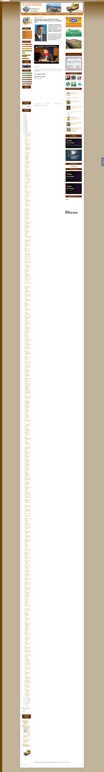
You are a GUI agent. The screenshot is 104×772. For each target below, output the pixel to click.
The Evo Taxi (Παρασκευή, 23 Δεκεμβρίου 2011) (27, 292)
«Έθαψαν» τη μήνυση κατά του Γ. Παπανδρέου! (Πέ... (27, 506)
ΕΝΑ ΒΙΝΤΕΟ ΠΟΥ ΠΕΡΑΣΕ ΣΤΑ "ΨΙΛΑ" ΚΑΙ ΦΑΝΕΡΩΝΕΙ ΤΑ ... (27, 501)
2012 (24, 130)
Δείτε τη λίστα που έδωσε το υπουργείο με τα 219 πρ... (27, 558)
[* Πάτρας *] (27, 33)
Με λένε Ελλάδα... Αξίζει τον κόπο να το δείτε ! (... (27, 592)
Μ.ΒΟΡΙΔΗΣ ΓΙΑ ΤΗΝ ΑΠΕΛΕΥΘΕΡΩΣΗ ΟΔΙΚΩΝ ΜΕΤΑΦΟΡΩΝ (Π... (27, 323)
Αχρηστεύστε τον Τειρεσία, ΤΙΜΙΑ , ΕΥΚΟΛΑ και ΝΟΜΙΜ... (27, 448)
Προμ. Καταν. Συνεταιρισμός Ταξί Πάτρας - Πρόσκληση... (27, 465)
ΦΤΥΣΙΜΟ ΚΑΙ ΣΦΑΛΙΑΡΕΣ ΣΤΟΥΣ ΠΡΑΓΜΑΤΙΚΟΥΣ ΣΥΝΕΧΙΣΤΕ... (27, 388)
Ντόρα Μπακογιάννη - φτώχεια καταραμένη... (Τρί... (27, 358)
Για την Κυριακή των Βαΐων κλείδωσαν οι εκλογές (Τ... (26, 218)
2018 (24, 121)
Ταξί (57, 69)
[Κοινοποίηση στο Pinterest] (39, 70)
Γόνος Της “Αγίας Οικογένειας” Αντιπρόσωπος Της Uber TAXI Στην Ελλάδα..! (76, 123)
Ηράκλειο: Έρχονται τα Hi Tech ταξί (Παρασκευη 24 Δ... (27, 296)
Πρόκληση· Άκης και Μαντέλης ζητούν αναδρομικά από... (27, 620)
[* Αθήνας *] (27, 31)
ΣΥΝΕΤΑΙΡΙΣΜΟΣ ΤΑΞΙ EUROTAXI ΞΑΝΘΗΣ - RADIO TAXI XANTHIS (26, 727)
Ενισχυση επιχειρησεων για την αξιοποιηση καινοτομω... (27, 144)
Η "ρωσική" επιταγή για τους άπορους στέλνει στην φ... (27, 258)
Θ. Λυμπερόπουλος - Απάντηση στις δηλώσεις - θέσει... (27, 528)
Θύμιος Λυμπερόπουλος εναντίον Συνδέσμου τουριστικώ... (27, 519)
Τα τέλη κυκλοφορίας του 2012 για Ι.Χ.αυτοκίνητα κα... (27, 643)
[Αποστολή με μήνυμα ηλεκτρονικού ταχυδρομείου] (35, 70)
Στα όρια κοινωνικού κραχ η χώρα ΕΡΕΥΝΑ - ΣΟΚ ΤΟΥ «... (27, 677)
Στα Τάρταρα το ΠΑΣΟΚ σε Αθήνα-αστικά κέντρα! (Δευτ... (27, 210)
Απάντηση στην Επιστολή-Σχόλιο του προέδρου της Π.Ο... (27, 694)
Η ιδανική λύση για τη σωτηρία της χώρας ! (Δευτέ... (27, 384)
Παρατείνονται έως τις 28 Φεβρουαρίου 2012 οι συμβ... (27, 140)
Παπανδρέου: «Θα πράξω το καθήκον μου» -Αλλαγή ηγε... (27, 192)
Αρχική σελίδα (47, 103)
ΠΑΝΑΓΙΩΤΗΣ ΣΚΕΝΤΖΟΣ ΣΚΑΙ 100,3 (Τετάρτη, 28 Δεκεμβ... (27, 175)
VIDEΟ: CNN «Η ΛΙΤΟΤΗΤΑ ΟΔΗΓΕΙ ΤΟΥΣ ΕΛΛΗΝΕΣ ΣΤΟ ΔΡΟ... (27, 588)
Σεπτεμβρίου (26, 700)
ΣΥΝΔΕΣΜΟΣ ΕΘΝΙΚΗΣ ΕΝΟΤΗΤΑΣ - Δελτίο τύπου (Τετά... (26, 614)
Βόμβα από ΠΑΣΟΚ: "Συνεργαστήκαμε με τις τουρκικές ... (27, 236)
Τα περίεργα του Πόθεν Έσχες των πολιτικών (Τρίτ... (27, 375)
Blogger (69, 762)
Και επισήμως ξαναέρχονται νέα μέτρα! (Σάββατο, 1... (27, 651)
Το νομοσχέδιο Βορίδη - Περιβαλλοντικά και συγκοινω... (27, 469)
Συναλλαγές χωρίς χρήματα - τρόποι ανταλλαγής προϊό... (27, 541)
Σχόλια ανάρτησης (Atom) (43, 105)
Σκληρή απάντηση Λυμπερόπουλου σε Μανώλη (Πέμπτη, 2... (27, 318)
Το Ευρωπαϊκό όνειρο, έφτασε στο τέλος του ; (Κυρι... (27, 610)
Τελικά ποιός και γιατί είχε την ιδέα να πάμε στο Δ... (27, 344)
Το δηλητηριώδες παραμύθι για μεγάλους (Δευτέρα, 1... (27, 571)
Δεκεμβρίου (26, 133)
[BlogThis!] (36, 70)
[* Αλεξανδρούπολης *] (27, 35)
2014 (24, 127)
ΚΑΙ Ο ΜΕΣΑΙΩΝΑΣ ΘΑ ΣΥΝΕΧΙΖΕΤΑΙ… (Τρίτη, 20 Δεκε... (27, 362)
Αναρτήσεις (26, 709)
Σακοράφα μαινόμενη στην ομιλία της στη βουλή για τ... (27, 524)
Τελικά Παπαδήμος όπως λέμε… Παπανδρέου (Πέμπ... (27, 332)
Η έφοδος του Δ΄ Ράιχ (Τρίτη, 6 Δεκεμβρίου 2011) (27, 596)
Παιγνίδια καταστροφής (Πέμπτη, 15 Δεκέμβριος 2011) (27, 493)
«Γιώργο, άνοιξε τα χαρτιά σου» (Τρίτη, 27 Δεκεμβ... (27, 196)
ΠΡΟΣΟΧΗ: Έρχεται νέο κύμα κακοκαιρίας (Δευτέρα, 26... (27, 227)
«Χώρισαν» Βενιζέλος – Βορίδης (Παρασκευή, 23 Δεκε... (27, 305)
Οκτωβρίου (26, 699)
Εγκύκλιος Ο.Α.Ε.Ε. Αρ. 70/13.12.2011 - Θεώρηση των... (27, 515)
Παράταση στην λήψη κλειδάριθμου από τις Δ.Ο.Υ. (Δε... (27, 250)
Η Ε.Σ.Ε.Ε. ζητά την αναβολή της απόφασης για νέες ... (27, 245)
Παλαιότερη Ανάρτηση (58, 103)
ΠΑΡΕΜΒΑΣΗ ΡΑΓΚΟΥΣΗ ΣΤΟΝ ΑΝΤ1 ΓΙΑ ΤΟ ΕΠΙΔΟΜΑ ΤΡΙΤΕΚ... (27, 353)
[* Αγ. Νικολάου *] (27, 34)
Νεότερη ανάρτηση (37, 103)
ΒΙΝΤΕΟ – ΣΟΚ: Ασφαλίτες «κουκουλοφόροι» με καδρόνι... (27, 686)
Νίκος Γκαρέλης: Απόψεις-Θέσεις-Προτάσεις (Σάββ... (27, 287)
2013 (24, 128)
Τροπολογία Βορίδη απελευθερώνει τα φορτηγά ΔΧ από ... (27, 393)
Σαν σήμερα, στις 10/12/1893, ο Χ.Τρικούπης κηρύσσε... (27, 639)
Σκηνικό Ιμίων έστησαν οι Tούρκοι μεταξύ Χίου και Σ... (27, 214)
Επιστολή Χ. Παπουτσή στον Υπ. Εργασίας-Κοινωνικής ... (27, 660)
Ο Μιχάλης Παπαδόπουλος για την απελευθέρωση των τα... (27, 634)
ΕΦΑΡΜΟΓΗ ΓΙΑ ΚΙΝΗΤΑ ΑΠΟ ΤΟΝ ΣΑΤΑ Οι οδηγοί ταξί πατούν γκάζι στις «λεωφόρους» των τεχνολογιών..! (76, 130)
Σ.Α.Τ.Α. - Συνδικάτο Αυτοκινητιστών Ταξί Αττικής (26, 740)
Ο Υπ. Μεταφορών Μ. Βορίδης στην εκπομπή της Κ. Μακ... (27, 510)
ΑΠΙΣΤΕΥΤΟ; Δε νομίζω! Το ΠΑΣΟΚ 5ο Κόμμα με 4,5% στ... (27, 434)
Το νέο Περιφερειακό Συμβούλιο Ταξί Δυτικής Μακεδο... (27, 673)
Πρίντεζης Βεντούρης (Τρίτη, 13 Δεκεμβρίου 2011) (26, 545)
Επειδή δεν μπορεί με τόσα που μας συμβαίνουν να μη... (27, 584)
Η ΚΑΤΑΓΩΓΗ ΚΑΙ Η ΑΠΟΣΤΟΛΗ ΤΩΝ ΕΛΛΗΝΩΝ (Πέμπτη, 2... (27, 328)
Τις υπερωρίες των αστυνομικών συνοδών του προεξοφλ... (27, 153)
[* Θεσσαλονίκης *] (27, 32)
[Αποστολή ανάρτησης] (61, 69)
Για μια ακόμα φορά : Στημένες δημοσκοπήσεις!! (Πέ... (27, 664)
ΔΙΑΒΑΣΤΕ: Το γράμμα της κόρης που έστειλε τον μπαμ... (26, 411)
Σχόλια (25, 711)
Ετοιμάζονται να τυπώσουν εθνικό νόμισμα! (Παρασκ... (27, 656)
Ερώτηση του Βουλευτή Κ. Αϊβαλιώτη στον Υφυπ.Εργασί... (27, 460)
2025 (24, 114)
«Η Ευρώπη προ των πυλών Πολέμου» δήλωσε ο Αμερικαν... (27, 629)
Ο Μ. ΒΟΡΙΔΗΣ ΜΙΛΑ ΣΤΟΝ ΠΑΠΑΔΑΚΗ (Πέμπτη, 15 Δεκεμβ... (26, 484)
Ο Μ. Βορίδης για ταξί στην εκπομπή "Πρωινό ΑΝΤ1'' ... (27, 205)
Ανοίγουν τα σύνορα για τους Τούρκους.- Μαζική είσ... (27, 456)
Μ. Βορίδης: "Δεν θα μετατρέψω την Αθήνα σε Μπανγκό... (27, 406)
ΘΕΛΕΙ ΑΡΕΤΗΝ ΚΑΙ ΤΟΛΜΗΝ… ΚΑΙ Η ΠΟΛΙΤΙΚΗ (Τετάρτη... (27, 682)
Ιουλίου (25, 703)
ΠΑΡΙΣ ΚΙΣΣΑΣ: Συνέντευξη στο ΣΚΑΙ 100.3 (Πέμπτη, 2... (27, 167)
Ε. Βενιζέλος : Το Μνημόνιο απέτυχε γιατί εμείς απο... (27, 553)
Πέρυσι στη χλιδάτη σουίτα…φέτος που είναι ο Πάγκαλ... (27, 183)
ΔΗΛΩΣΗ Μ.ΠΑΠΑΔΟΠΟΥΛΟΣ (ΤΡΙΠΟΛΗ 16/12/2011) (27, 397)
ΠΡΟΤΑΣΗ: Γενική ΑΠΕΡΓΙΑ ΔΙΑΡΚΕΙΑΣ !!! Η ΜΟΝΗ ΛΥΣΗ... (27, 624)
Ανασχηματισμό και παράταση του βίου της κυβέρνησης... (27, 488)
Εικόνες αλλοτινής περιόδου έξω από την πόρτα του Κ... (27, 497)
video (59, 69)
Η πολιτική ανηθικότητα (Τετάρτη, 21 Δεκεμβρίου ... (27, 336)
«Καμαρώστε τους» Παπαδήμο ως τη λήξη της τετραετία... (27, 579)
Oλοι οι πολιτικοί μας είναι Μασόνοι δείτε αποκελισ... (27, 601)
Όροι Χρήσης (24, 764)
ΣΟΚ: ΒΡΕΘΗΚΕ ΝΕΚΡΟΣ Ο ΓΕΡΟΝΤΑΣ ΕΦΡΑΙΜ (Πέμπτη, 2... (27, 158)
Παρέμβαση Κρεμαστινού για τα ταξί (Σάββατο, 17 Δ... (27, 439)
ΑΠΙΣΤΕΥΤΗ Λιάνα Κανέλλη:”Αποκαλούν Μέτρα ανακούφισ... (27, 341)
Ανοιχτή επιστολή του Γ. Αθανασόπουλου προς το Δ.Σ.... (27, 279)
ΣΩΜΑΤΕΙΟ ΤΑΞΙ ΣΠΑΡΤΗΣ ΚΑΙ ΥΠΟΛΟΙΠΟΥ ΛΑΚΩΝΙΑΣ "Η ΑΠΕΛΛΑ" (26, 722)
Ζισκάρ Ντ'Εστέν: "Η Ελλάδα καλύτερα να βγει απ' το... (27, 668)
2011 (24, 131)
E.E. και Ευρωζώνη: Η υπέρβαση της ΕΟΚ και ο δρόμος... (27, 163)
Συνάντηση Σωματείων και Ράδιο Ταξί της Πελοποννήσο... (27, 429)
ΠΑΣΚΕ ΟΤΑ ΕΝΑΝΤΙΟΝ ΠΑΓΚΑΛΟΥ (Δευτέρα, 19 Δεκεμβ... (26, 416)
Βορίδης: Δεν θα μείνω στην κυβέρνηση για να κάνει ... (27, 309)
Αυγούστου (26, 702)
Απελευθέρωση (49, 69)
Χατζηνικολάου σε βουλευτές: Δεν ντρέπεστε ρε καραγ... (27, 575)
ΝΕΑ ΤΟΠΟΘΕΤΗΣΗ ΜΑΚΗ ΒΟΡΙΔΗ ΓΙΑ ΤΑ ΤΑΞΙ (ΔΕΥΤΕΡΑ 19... (27, 402)
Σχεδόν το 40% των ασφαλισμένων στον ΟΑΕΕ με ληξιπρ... (27, 241)
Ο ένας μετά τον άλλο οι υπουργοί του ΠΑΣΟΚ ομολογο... (27, 367)
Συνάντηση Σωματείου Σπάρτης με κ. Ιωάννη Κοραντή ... (27, 443)
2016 (24, 124)
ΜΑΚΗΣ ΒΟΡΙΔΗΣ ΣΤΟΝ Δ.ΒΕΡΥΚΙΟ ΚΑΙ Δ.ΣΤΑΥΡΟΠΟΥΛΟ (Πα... (27, 479)
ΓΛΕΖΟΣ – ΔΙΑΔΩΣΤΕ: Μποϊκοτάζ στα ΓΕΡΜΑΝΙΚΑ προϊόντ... (27, 473)
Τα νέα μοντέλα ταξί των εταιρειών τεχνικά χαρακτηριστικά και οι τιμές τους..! (75, 118)
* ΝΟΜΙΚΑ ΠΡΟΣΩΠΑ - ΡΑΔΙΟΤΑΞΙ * (26, 56)
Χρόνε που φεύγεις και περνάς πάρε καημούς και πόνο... (27, 136)
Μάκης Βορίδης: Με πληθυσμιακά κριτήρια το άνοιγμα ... (27, 532)
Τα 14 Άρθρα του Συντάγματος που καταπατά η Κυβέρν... (27, 425)
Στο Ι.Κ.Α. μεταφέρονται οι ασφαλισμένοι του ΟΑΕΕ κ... (27, 690)
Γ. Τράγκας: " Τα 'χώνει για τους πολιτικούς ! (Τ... (27, 549)
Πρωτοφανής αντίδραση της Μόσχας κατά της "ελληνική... (27, 266)
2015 (24, 125)
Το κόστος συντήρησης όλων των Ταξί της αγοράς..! (76, 101)
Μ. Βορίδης (54, 69)
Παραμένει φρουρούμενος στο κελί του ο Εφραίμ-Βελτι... (27, 275)
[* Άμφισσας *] (27, 36)
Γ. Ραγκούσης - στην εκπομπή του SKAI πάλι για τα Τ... (27, 537)
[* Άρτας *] (27, 38)
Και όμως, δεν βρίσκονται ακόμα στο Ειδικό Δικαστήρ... (27, 371)
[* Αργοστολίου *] (27, 37)
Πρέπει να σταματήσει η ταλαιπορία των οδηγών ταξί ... (27, 452)
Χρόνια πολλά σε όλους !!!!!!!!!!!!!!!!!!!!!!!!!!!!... (27, 283)
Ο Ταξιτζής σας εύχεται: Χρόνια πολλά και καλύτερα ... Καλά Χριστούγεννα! (76, 107)
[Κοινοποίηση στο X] (37, 70)
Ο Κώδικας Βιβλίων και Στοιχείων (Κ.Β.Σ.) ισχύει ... (27, 254)
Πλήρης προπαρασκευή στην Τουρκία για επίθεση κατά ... (27, 222)
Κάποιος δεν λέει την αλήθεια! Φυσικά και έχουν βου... (27, 348)
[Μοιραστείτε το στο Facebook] (38, 70)
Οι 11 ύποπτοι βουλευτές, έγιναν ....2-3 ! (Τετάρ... (27, 179)
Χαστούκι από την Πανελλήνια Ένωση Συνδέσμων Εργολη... (27, 562)
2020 (24, 118)
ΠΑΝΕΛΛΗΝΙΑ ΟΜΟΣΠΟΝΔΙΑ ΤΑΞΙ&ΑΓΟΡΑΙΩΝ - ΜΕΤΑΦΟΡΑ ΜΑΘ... (27, 149)
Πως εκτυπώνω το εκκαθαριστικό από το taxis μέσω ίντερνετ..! (75, 93)
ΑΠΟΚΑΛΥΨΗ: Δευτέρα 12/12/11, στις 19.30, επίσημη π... (27, 605)
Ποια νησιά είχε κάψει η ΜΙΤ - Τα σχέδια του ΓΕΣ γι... (27, 262)
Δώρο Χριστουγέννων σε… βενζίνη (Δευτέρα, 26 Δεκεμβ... (27, 231)
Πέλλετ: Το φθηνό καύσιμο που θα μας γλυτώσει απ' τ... (27, 421)
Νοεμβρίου (26, 697)
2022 (24, 115)
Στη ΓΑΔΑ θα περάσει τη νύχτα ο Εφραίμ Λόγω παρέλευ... (27, 200)
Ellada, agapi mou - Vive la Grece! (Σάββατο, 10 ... (27, 647)
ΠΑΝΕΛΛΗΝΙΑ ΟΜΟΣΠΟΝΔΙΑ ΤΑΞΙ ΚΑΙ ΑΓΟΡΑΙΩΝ (26, 745)
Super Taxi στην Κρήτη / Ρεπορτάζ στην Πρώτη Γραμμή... (27, 171)
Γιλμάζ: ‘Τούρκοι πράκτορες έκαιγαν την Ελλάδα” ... (26, 270)
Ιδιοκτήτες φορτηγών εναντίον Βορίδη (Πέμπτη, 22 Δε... (27, 313)
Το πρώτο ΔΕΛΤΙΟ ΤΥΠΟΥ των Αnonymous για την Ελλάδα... (27, 567)
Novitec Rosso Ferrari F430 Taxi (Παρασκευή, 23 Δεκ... (27, 300)
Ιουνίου (25, 705)
